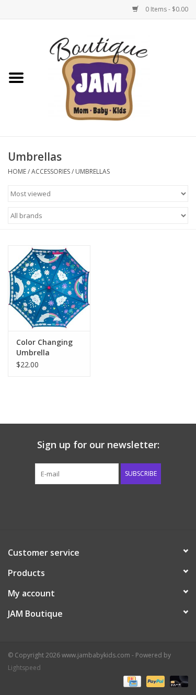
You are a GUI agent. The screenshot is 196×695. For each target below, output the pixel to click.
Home (17, 171)
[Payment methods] (131, 680)
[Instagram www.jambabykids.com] (107, 505)
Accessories (51, 171)
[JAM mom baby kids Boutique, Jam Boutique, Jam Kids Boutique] (114, 77)
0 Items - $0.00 (166, 9)
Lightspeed (24, 667)
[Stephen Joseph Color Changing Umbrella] (49, 288)
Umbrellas (92, 171)
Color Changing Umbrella (44, 347)
